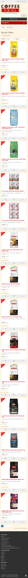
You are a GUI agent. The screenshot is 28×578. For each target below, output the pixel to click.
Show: (17, 39)
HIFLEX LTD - (3, 576)
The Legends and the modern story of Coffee (10, 548)
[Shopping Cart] (20, 1)
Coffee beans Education (6, 545)
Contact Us (3, 552)
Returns (2, 553)
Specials (2, 560)
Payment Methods (4, 539)
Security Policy (4, 543)
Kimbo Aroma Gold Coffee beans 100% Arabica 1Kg (12, 250)
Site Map (3, 555)
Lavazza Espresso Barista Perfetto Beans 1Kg (13, 416)
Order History (4, 565)
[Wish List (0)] (18, 1)
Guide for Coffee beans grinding (7, 546)
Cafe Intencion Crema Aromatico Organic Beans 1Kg (13, 59)
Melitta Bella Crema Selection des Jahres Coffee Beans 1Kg (13, 511)
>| (11, 526)
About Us (3, 536)
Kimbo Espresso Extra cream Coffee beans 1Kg (13, 382)
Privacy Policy (4, 541)
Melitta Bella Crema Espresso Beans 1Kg (13, 479)
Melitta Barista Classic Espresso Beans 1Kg (13, 450)
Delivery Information (5, 538)
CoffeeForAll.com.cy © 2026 (12, 576)
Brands (2, 558)
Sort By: (3, 39)
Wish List (3, 567)
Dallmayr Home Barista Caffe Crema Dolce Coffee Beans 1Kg (13, 127)
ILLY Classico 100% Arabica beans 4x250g (13, 220)
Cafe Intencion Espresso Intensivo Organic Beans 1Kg (13, 93)
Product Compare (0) (6, 35)
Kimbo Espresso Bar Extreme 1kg (11, 284)
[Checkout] (22, 1)
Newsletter (3, 568)
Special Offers (9, 27)
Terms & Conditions (5, 542)
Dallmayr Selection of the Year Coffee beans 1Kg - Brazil (14, 159)
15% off (2, 42)
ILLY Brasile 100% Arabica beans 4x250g (12, 191)
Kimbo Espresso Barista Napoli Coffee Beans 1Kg (14, 350)
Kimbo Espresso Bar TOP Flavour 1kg (12, 317)
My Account (3, 564)
